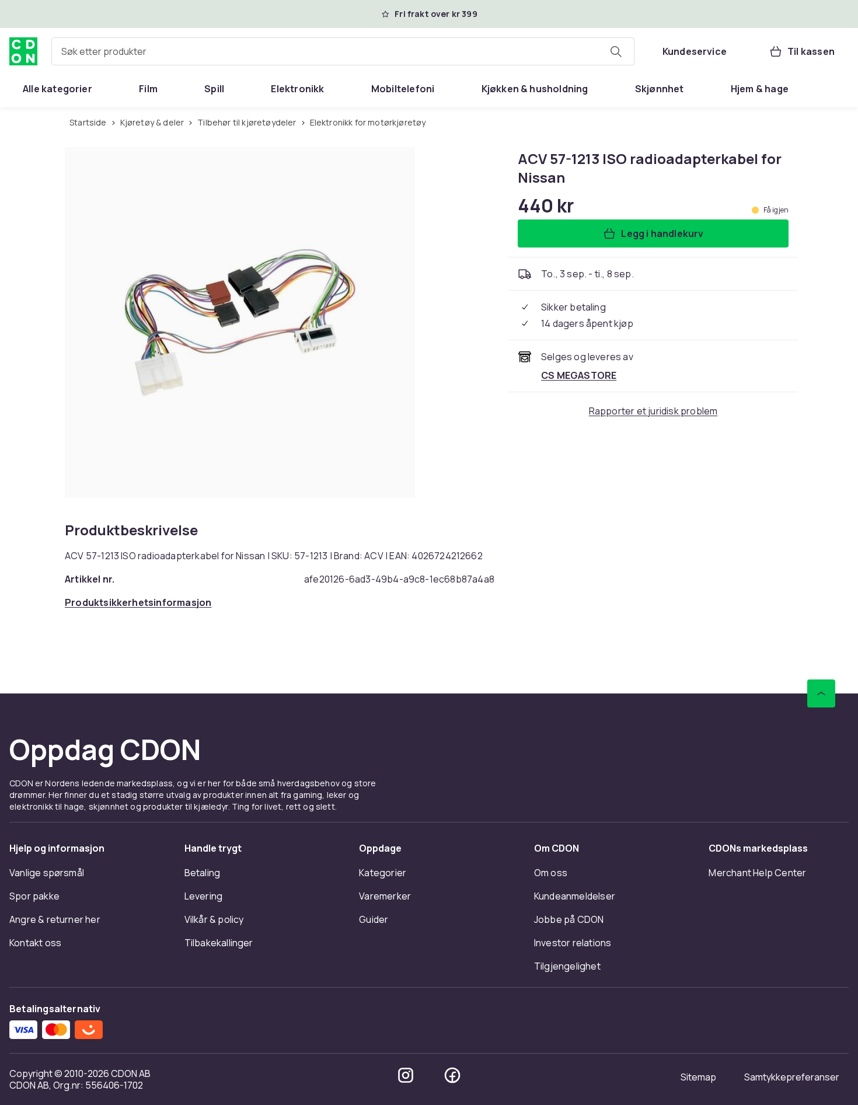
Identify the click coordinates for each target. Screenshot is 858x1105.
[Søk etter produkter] (616, 51)
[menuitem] (57, 89)
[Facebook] (452, 1075)
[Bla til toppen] (821, 693)
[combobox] (342, 51)
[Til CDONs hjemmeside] (23, 51)
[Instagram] (405, 1075)
